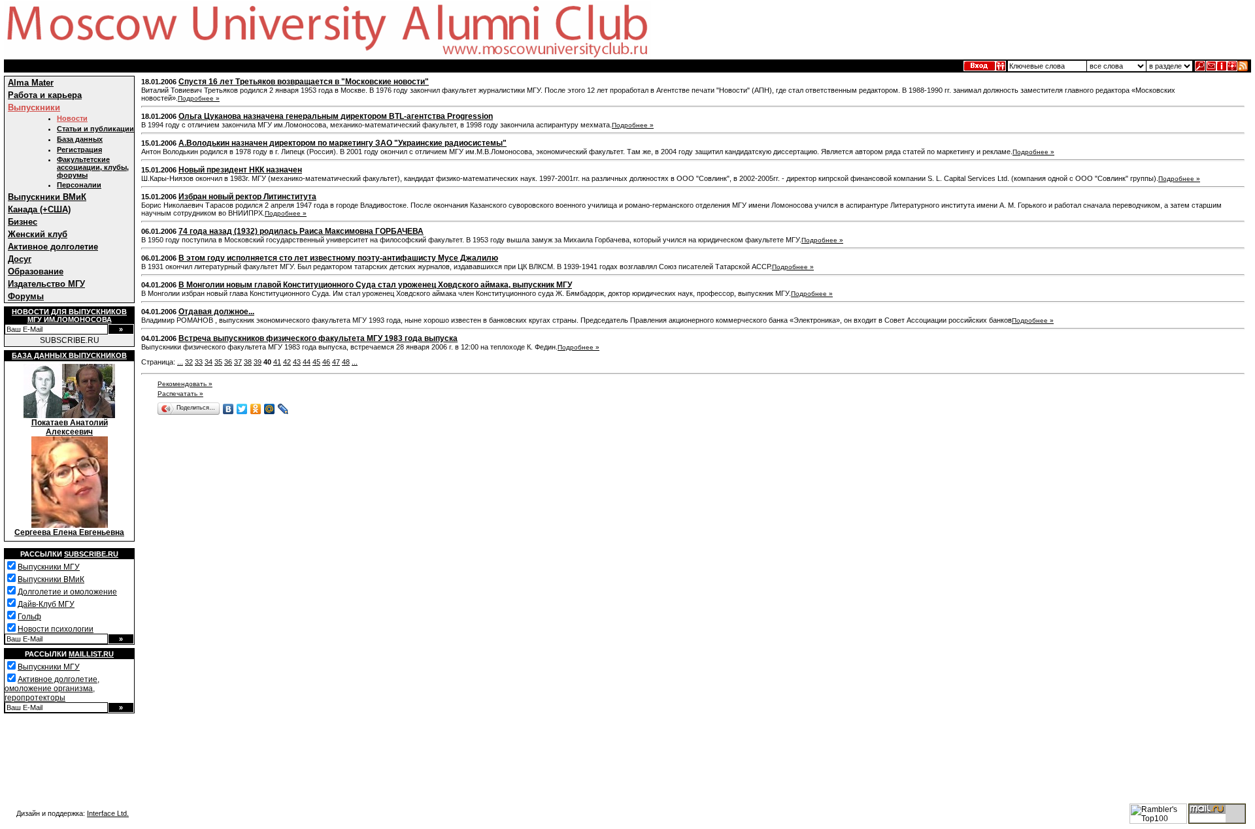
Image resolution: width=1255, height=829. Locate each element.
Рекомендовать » (185, 383)
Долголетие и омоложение (67, 591)
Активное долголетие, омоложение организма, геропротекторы (52, 688)
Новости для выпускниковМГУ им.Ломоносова (69, 315)
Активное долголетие (53, 247)
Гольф (29, 616)
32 (189, 362)
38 (248, 362)
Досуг (19, 259)
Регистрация (79, 150)
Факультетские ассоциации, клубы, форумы (93, 167)
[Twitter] (242, 408)
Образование (35, 271)
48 (346, 362)
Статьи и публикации (95, 129)
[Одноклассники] (256, 408)
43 (297, 362)
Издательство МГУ (46, 284)
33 (199, 362)
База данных (80, 139)
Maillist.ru (91, 654)
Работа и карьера (45, 95)
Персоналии (79, 185)
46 (326, 362)
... (180, 362)
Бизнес (22, 222)
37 (238, 362)
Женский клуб (37, 234)
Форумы (26, 296)
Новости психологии (55, 629)
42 (287, 362)
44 (306, 362)
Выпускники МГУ (49, 567)
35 (218, 362)
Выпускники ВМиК (47, 197)
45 (316, 362)
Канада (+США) (39, 209)
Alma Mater (31, 83)
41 (277, 362)
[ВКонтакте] (228, 408)
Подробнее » (199, 98)
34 (208, 362)
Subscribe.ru (91, 554)
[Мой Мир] (269, 408)
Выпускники (34, 107)
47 (336, 362)
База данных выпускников (69, 355)
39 (257, 362)
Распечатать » (180, 393)
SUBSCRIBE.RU (69, 340)
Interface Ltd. (108, 813)
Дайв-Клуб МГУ (46, 604)
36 (228, 362)
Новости (72, 118)
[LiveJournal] (283, 408)
